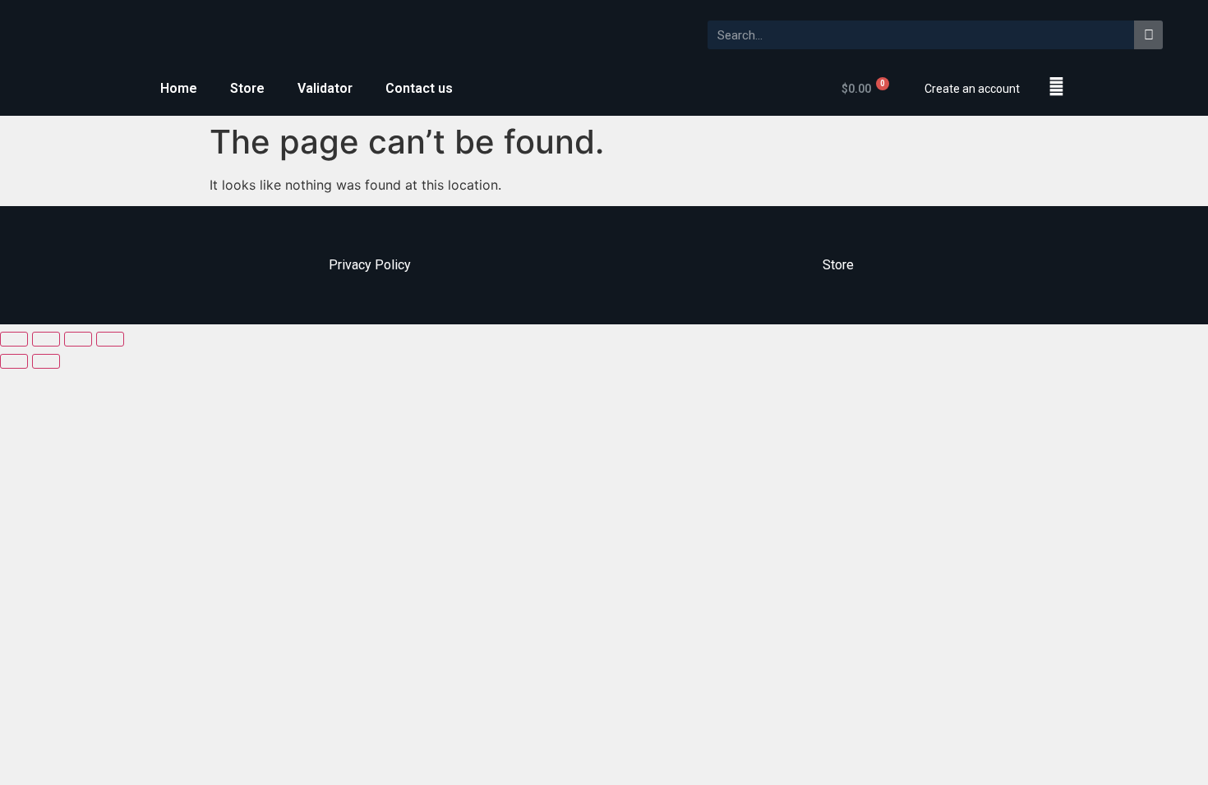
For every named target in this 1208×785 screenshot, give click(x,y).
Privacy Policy (370, 265)
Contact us (419, 88)
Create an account (972, 88)
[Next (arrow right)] (46, 361)
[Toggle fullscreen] (78, 339)
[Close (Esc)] (14, 339)
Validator (325, 88)
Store (247, 88)
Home (178, 88)
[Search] (1148, 35)
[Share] (46, 339)
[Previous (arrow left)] (14, 361)
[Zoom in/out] (110, 339)
